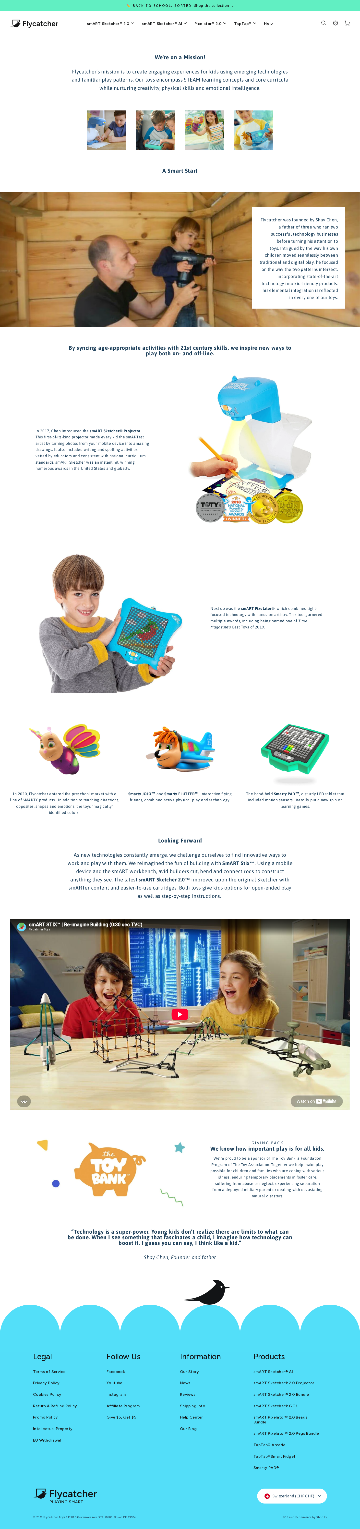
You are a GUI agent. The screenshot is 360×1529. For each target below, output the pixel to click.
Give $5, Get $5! (122, 1417)
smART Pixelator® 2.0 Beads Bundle (280, 1419)
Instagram (116, 1394)
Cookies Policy (47, 1394)
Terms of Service (49, 1371)
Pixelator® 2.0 (208, 23)
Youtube (114, 1383)
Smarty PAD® (266, 1467)
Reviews (188, 1394)
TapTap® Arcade (269, 1445)
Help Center (191, 1417)
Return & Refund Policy (55, 1406)
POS (285, 1517)
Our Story (189, 1371)
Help (268, 23)
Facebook (116, 1371)
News (185, 1383)
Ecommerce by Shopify (311, 1517)
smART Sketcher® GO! (275, 1406)
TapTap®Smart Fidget (274, 1456)
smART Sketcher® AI (162, 23)
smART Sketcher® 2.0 (109, 23)
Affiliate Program (123, 1406)
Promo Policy (45, 1417)
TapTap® (243, 23)
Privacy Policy (46, 1383)
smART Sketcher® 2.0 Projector (283, 1383)
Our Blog (188, 1428)
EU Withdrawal (47, 1440)
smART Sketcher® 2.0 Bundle (281, 1394)
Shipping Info (192, 1406)
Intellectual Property (52, 1428)
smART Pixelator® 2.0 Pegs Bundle (286, 1433)
